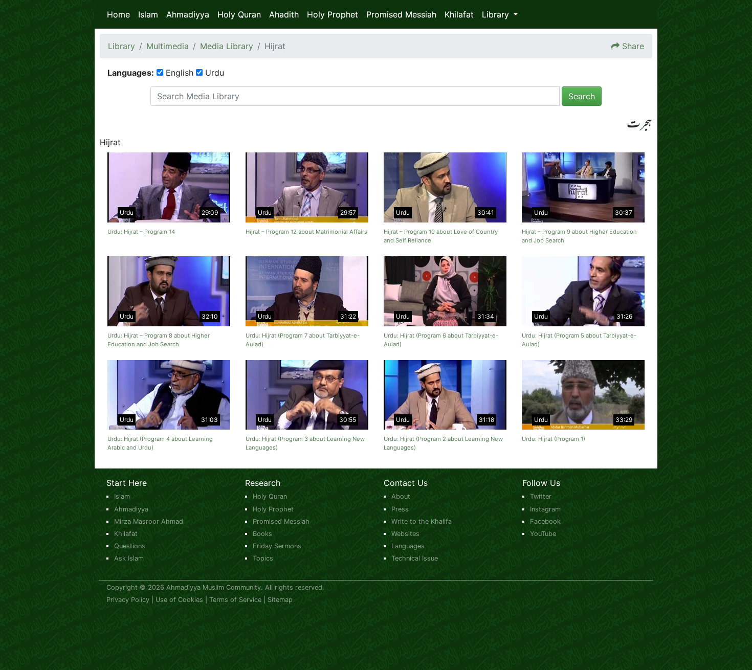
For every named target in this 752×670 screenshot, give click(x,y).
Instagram (545, 509)
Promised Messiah (401, 14)
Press (400, 509)
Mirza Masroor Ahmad (148, 521)
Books (262, 534)
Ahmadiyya (187, 14)
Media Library (226, 46)
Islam (148, 14)
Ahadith (284, 14)
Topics (263, 558)
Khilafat (459, 14)
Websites (405, 534)
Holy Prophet (332, 14)
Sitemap (280, 600)
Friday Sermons (277, 546)
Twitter (540, 496)
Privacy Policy (127, 600)
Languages (408, 546)
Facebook (545, 521)
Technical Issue (414, 558)
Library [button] (497, 14)
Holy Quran (239, 14)
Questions (129, 546)
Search (581, 96)
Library (121, 46)
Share (633, 46)
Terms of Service (235, 600)
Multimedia (167, 46)
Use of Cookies (179, 600)
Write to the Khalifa (421, 521)
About (400, 496)
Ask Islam (129, 558)
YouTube (543, 534)
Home (118, 14)
